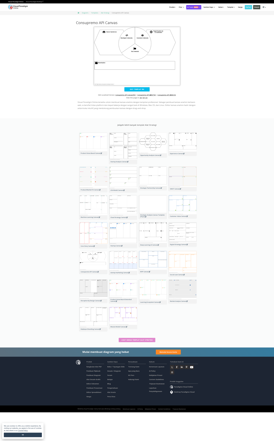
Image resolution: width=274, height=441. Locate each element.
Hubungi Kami (133, 379)
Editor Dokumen (92, 384)
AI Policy (152, 371)
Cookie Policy (23, 430)
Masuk (256, 7)
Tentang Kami (133, 367)
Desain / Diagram (114, 371)
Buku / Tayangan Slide (116, 367)
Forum (109, 375)
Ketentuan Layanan (156, 367)
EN (141, 98)
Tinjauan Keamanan (157, 384)
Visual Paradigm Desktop (34, 1)
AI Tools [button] (192, 7)
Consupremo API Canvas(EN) (125, 95)
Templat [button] (230, 7)
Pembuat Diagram (93, 375)
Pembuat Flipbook (93, 371)
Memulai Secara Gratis (168, 352)
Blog (109, 384)
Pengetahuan (112, 388)
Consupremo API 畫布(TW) (146, 95)
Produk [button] (171, 7)
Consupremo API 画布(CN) (167, 95)
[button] (181, 7)
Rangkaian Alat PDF (94, 367)
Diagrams (85, 13)
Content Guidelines (156, 379)
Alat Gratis (111, 392)
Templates (94, 13)
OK (23, 435)
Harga (240, 7)
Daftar (248, 7)
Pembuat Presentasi (94, 388)
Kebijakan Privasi (155, 375)
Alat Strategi (105, 13)
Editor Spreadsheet (93, 392)
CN (146, 98)
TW (143, 98)
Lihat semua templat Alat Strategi (137, 340)
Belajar (110, 379)
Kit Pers (131, 375)
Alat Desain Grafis (93, 379)
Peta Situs (111, 397)
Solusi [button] (220, 7)
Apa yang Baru (133, 371)
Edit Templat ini (137, 89)
